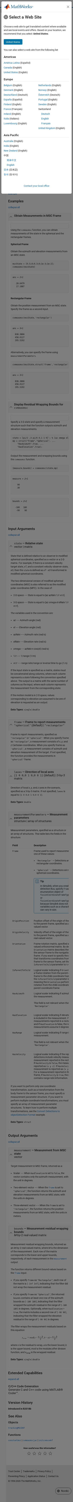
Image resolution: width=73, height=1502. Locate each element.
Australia (8, 141)
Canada (8, 67)
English (45, 118)
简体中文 (11, 160)
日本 (6, 169)
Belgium (8, 85)
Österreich (43, 94)
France (7, 109)
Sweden (42, 104)
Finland (8, 104)
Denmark (8, 90)
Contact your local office (36, 185)
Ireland (7, 114)
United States (11, 72)
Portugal (43, 99)
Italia (6, 118)
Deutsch (45, 114)
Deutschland (10, 94)
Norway (42, 90)
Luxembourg (10, 123)
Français (45, 123)
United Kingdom (46, 128)
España (8, 99)
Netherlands (44, 85)
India (6, 145)
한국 (6, 174)
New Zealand (10, 150)
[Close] (68, 6)
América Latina (12, 62)
